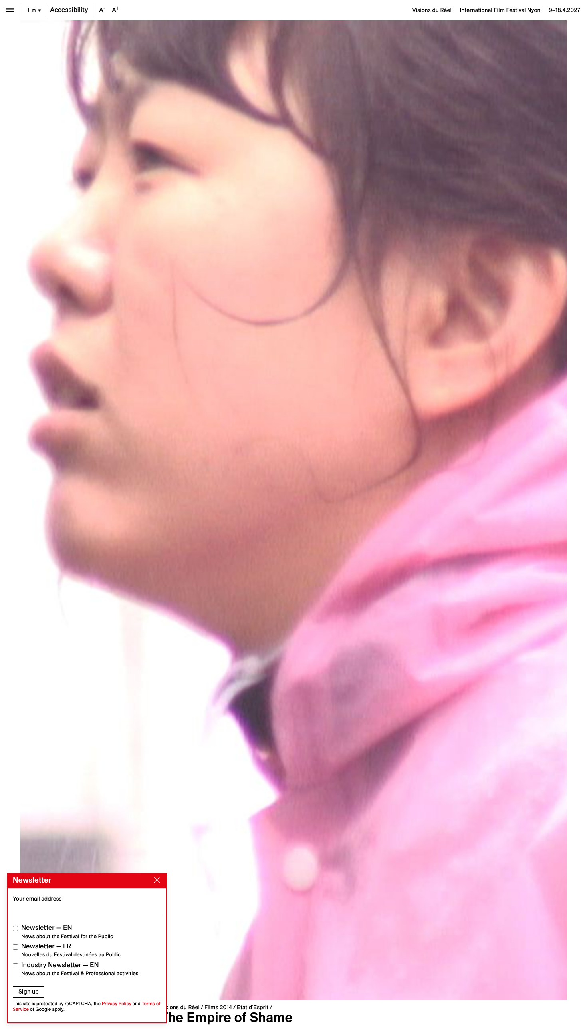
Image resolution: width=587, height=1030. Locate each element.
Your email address (37, 898)
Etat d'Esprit (252, 1007)
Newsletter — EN (67, 931)
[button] (157, 510)
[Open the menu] (10, 10)
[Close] (155, 880)
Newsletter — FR (71, 950)
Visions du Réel (180, 1007)
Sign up (28, 991)
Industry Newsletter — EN (80, 969)
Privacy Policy (116, 1003)
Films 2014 (218, 1007)
